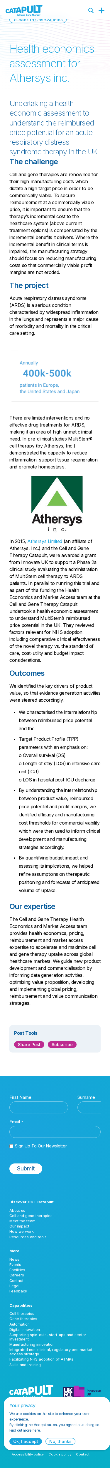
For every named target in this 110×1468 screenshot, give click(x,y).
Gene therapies (23, 1319)
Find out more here (24, 1430)
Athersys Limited (44, 541)
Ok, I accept (25, 1441)
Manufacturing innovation (32, 1344)
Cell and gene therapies (31, 1216)
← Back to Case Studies (38, 19)
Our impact (19, 1226)
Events (15, 1264)
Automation (19, 1324)
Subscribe (62, 1044)
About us (17, 1210)
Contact (16, 1280)
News (14, 1259)
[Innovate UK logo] (82, 1392)
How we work (21, 1231)
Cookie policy (59, 1454)
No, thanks (60, 1441)
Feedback (18, 1291)
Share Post (29, 1044)
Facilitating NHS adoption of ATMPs (41, 1359)
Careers (16, 1275)
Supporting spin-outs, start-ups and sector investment (47, 1337)
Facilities (17, 1270)
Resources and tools (28, 1237)
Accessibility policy (28, 1454)
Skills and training (25, 1365)
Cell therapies (21, 1313)
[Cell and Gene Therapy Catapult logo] (24, 10)
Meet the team (22, 1221)
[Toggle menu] (101, 10)
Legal (14, 1286)
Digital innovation (24, 1329)
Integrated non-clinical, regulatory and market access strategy (50, 1351)
